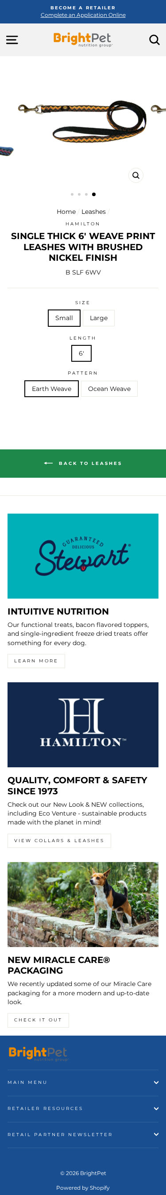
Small (64, 317)
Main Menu (28, 1082)
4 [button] (94, 195)
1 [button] (73, 195)
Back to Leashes (89, 463)
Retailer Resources (45, 1108)
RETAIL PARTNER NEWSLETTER (60, 1134)
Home (66, 211)
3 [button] (87, 195)
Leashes (93, 211)
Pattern (83, 373)
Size (83, 303)
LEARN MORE (36, 661)
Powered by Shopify (83, 1187)
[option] (83, 11)
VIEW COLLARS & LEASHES (59, 840)
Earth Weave (51, 388)
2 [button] (80, 195)
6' (81, 353)
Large (99, 317)
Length (83, 338)
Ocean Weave (109, 388)
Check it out (38, 1020)
